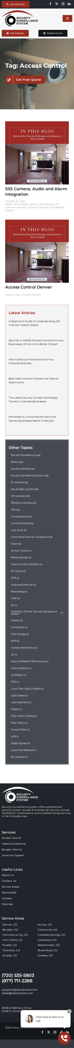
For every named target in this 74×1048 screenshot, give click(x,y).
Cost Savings (20, 634)
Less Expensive (21, 702)
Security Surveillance (26, 455)
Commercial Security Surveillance (32, 537)
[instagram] (63, 3)
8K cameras (19, 757)
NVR (15, 641)
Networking (19, 591)
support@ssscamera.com (20, 989)
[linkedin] (69, 3)
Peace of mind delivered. (27, 564)
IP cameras (19, 482)
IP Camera (18, 571)
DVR (15, 578)
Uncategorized (21, 516)
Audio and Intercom (23, 584)
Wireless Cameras (23, 502)
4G (14, 654)
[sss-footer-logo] (20, 788)
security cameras (27, 207)
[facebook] (50, 3)
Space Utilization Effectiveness (30, 661)
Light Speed (19, 695)
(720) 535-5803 (18, 975)
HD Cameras (47, 204)
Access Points (20, 729)
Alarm (8, 204)
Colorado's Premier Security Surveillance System (37, 612)
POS (15, 681)
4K (14, 605)
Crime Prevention (22, 523)
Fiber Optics (19, 722)
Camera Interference (24, 647)
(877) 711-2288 (17, 981)
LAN (15, 736)
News (17, 462)
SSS (15, 509)
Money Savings (21, 557)
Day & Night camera (26, 204)
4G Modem (19, 675)
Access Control (31, 294)
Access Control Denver (28, 287)
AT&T (15, 598)
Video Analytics (21, 668)
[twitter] (56, 3)
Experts (17, 620)
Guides (16, 709)
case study (19, 530)
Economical (19, 627)
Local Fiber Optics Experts (27, 688)
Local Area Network (23, 750)
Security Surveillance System (30, 475)
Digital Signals (20, 743)
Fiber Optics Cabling (24, 716)
